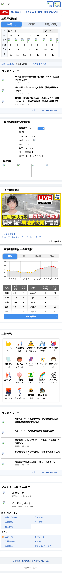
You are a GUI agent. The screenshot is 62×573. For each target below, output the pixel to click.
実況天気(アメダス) (43, 546)
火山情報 (9, 527)
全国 (3, 64)
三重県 (10, 64)
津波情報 (39, 522)
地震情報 (9, 522)
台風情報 (39, 517)
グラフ (40, 128)
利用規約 (26, 561)
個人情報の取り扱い (41, 561)
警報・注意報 (11, 517)
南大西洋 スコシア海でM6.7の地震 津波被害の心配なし (36, 12)
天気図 (38, 541)
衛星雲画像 (10, 541)
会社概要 (16, 561)
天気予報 (9, 537)
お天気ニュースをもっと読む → (46, 110)
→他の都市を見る (38, 64)
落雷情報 (9, 546)
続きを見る (31, 316)
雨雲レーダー (41, 537)
